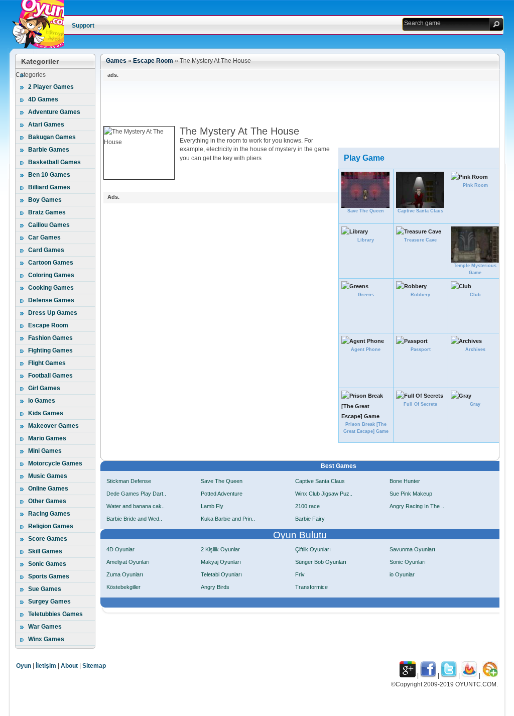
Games (116, 60)
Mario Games (47, 438)
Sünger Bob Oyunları (320, 562)
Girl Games (44, 388)
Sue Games (44, 588)
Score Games (47, 538)
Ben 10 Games (49, 174)
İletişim (46, 665)
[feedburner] (469, 675)
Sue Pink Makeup (411, 494)
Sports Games (48, 576)
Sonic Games (47, 563)
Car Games (44, 237)
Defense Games (51, 300)
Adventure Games (54, 111)
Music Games (47, 476)
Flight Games (47, 363)
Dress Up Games (52, 312)
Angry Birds (215, 587)
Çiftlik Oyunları (313, 549)
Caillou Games (49, 224)
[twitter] (449, 675)
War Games (45, 626)
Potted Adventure (221, 494)
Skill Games (45, 551)
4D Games (43, 99)
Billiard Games (49, 187)
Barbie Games (48, 149)
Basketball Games (54, 162)
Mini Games (45, 450)
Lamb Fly (212, 506)
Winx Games (46, 639)
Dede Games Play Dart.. (136, 494)
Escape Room (48, 325)
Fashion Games (50, 337)
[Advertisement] (286, 103)
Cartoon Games (50, 262)
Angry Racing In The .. (417, 506)
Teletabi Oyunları (221, 574)
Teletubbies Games (55, 614)
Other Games (47, 501)
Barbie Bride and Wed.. (134, 519)
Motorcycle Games (55, 463)
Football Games (50, 375)
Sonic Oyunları (408, 562)
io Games (41, 400)
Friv (300, 574)
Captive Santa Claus (320, 481)
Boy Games (45, 199)
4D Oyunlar (120, 549)
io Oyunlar (402, 574)
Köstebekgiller (123, 587)
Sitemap (94, 665)
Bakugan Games (52, 137)
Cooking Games (51, 287)
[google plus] (408, 675)
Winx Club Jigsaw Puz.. (323, 494)
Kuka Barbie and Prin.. (228, 519)
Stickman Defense (128, 481)
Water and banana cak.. (135, 506)
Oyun (23, 665)
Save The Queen (221, 481)
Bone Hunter (405, 481)
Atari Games (46, 124)
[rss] (490, 675)
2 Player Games (51, 86)
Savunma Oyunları (412, 549)
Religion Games (50, 526)
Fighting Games (50, 350)
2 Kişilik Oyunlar (220, 549)
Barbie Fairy (310, 519)
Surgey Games (49, 601)
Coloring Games (51, 275)
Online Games (48, 488)
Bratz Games (47, 212)
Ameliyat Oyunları (128, 562)
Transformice (311, 587)
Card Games (46, 250)
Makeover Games (53, 425)
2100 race (307, 506)
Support (83, 25)
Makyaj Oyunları (221, 562)
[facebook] (428, 675)
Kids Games (45, 413)
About (69, 665)
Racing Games (49, 513)
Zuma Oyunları (124, 574)
